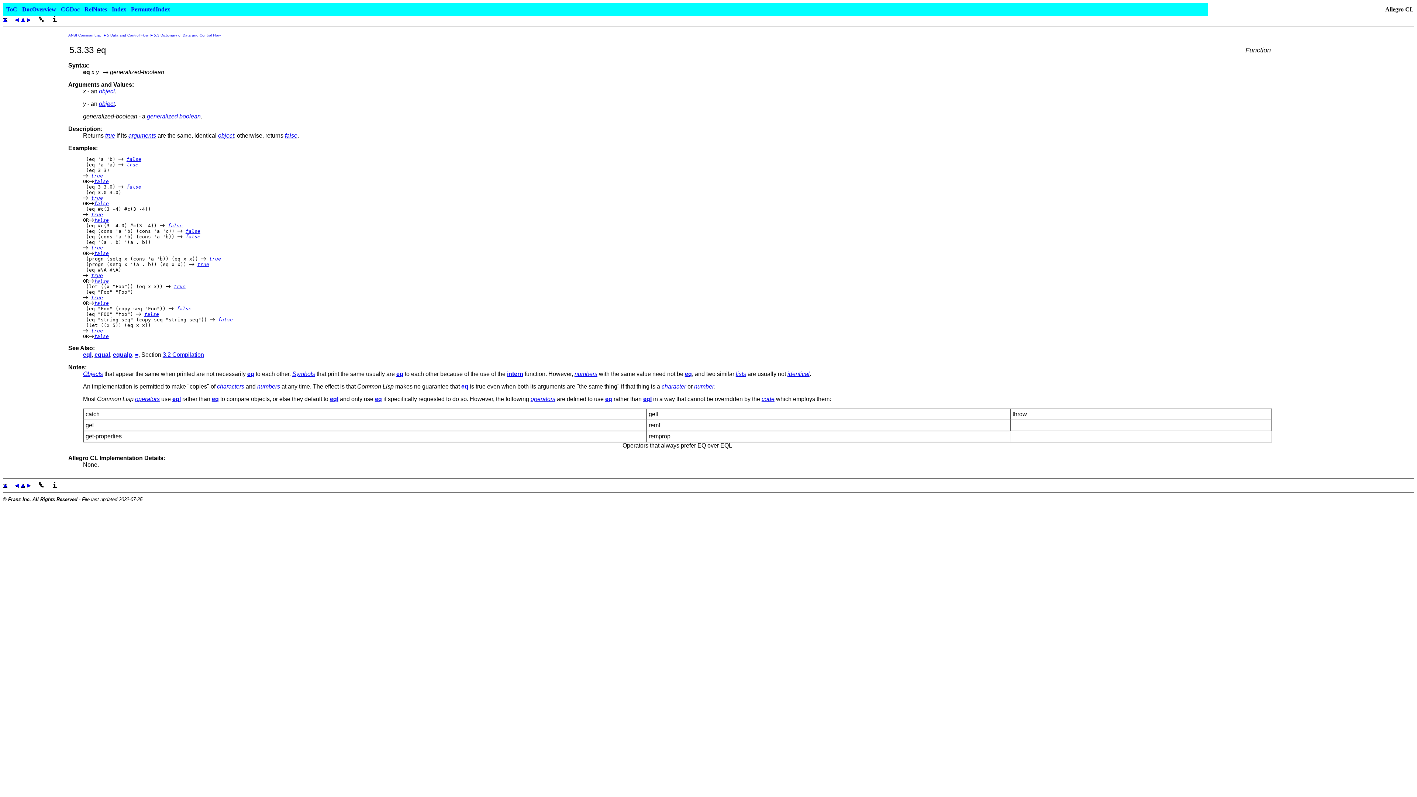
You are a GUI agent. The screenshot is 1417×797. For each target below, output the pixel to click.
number (704, 386)
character (674, 386)
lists (741, 374)
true (110, 135)
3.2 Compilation (183, 355)
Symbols (303, 374)
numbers (586, 374)
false (291, 135)
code (768, 399)
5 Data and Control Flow (127, 35)
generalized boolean (174, 116)
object (107, 91)
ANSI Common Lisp (84, 35)
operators (147, 399)
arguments (142, 135)
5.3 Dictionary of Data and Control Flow (187, 35)
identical (798, 374)
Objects (93, 374)
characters (230, 386)
